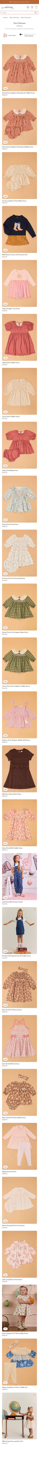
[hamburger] (3, 8)
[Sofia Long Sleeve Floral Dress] (19, 1254)
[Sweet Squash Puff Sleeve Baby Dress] (19, 1308)
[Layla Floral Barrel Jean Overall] (19, 876)
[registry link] (32, 7)
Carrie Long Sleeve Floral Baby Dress (14, 201)
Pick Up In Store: (30, 34)
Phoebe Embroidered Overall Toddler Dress (16, 956)
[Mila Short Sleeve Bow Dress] (19, 768)
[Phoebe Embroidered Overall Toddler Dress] (19, 930)
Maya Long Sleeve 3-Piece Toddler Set (15, 1387)
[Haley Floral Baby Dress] (19, 445)
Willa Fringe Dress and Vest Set (12, 1441)
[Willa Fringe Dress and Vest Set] (19, 1416)
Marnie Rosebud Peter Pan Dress (13, 1225)
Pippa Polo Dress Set (9, 1172)
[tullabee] (9, 7)
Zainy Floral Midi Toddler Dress (12, 848)
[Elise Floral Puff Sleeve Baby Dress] (19, 1092)
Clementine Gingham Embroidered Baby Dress (17, 147)
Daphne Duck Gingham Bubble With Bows (16, 740)
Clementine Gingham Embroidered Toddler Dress (18, 93)
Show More (20, 1449)
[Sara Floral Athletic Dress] (19, 1038)
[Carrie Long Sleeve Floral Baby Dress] (19, 175)
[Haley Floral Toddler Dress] (19, 337)
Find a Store (29, 35)
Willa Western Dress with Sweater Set (15, 255)
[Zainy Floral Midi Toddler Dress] (19, 822)
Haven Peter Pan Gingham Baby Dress (15, 632)
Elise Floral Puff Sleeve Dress (12, 1010)
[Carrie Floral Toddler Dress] (19, 391)
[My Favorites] (34, 47)
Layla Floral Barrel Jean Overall (12, 902)
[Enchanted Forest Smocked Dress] (19, 553)
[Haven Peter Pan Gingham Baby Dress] (19, 607)
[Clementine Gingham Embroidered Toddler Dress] (19, 67)
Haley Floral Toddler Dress (11, 363)
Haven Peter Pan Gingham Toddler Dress (16, 686)
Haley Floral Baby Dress (10, 470)
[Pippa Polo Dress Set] (19, 1146)
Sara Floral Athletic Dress (10, 1064)
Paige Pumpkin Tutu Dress (11, 309)
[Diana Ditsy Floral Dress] (19, 499)
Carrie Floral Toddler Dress (11, 417)
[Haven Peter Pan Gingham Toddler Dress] (19, 660)
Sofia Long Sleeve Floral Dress (12, 1279)
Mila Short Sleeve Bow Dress (11, 794)
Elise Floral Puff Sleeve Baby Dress (14, 1118)
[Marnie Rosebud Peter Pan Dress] (19, 1200)
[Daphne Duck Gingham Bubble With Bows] (19, 714)
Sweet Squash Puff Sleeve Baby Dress (15, 1333)
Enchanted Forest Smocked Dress (13, 578)
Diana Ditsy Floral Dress (10, 524)
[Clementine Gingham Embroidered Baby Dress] (19, 121)
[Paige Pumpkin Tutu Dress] (19, 283)
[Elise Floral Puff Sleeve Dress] (19, 984)
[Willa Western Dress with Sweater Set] (19, 229)
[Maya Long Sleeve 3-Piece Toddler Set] (19, 1362)
